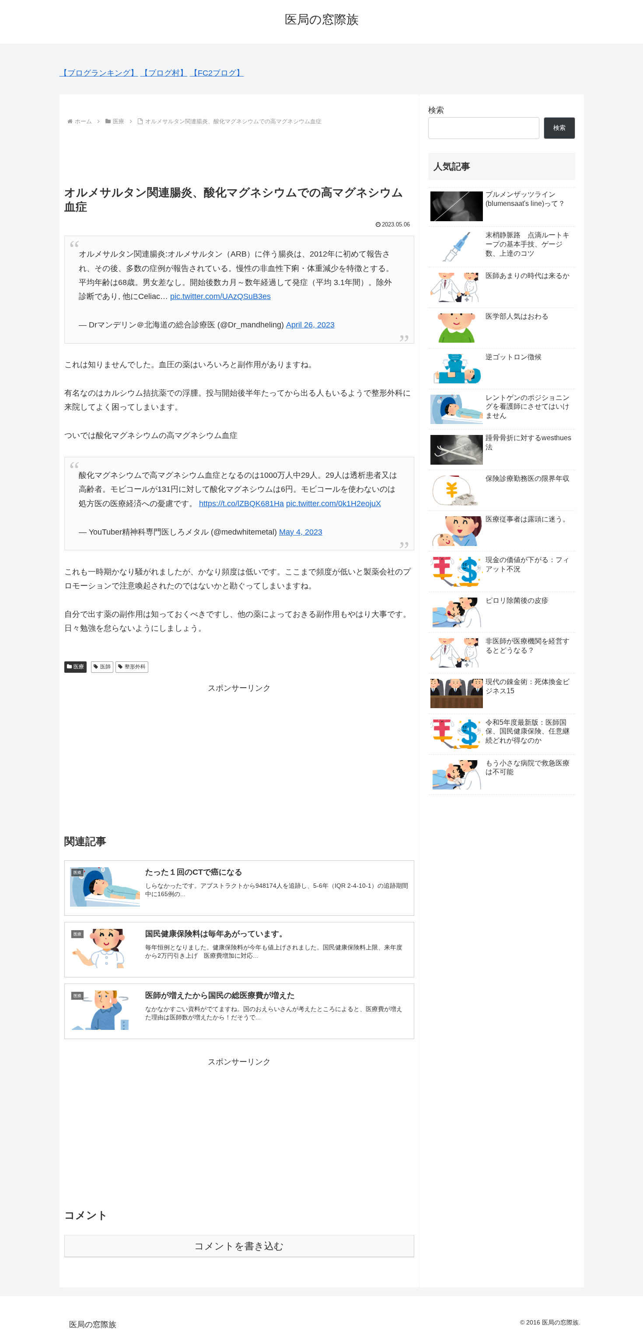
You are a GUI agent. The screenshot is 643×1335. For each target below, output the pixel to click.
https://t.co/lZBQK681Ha (241, 503)
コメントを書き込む (239, 1246)
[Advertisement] (239, 151)
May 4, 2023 (300, 532)
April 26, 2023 (310, 324)
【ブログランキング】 (98, 73)
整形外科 (135, 667)
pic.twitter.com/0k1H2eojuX (333, 503)
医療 (78, 667)
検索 (436, 110)
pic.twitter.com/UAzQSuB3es (220, 296)
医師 (105, 667)
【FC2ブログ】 (217, 73)
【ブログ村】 (164, 73)
